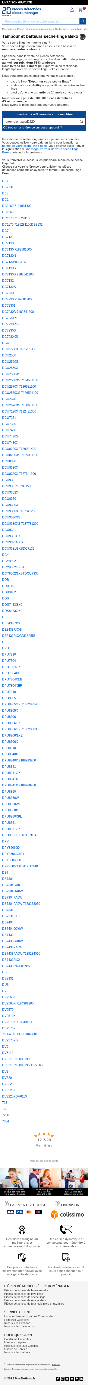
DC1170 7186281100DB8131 (22, 224)
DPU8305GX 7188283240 (20, 704)
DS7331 (7, 910)
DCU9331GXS (12, 542)
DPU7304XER (12, 685)
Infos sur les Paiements (19, 1326)
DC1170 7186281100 (16, 218)
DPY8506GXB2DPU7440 (20, 866)
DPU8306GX (11, 723)
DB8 (5, 193)
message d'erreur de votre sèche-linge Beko (40, 150)
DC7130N (9, 255)
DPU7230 (9, 654)
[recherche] (82, 21)
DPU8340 (9, 748)
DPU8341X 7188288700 (19, 785)
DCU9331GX (11, 536)
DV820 (7, 1077)
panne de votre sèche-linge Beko (24, 145)
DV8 (5, 1071)
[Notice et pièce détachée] (6, 11)
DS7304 (7, 879)
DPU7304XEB (12, 679)
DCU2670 (9, 399)
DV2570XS (10, 1040)
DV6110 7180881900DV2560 (22, 1065)
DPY (5, 841)
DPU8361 (9, 822)
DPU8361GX (11, 829)
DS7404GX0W (12, 928)
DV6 (5, 1046)
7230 (5, 1115)
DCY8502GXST (13, 567)
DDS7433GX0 (12, 604)
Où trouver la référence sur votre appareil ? (32, 127)
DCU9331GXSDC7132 (18, 548)
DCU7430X (10, 442)
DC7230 (8, 293)
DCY (5, 554)
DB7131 (7, 187)
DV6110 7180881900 (16, 1059)
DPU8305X (10, 710)
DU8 (5, 984)
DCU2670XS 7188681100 (20, 405)
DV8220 (7, 1084)
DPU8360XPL (12, 816)
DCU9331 (9, 530)
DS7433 (7, 935)
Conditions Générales (17, 1339)
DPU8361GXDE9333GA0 (20, 835)
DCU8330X (10, 467)
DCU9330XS (11, 517)
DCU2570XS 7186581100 (20, 392)
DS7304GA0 (11, 885)
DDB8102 (9, 592)
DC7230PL (10, 318)
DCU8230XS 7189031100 (20, 455)
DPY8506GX (11, 847)
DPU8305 (9, 698)
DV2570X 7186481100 (17, 1022)
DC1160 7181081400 (16, 206)
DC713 (7, 237)
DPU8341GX (11, 773)
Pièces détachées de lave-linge (23, 1293)
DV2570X (9, 1016)
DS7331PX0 (10, 916)
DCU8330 (9, 461)
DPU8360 (9, 791)
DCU (5, 343)
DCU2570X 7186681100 (19, 386)
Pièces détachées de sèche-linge (24, 1297)
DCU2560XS (11, 374)
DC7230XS (10, 336)
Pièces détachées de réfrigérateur (25, 1300)
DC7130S (9, 268)
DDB (5, 579)
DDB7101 (9, 586)
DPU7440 (9, 692)
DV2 (5, 991)
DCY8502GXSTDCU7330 (20, 573)
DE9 (5, 642)
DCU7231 (9, 417)
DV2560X (9, 997)
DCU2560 (9, 355)
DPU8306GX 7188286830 (20, 729)
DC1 (5, 199)
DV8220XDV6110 (14, 1096)
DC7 (5, 230)
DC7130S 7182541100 (18, 274)
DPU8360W (10, 798)
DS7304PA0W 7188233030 (21, 903)
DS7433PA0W (12, 947)
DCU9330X (10, 505)
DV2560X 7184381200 (18, 1003)
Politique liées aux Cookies (21, 1345)
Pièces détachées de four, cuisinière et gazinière (34, 1303)
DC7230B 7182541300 (18, 311)
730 (4, 1109)
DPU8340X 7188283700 (19, 760)
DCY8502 (9, 561)
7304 (5, 1121)
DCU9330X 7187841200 (19, 511)
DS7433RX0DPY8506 (17, 966)
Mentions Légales (15, 1342)
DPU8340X (10, 754)
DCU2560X (10, 368)
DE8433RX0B (12, 629)
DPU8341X (10, 779)
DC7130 (8, 243)
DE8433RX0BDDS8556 (18, 635)
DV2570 (7, 1009)
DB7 (5, 181)
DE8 (5, 617)
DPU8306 (9, 716)
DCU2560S (10, 361)
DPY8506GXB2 (13, 860)
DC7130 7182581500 (17, 249)
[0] (80, 10)
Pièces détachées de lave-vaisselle (26, 1290)
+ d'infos (56, 1364)
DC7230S (9, 330)
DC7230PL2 (10, 324)
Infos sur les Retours (17, 1352)
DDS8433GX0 (12, 611)
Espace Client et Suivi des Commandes (29, 1316)
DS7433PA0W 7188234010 (21, 953)
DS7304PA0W (12, 897)
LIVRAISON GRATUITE (17, 2)
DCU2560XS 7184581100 (20, 380)
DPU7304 (9, 660)
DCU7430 (9, 430)
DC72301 (8, 305)
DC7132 (8, 280)
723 (4, 1102)
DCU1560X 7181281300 (19, 349)
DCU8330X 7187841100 (19, 473)
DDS (5, 598)
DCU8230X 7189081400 (19, 449)
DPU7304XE (11, 673)
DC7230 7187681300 (17, 299)
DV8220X (9, 1090)
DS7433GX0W (12, 941)
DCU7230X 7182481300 (19, 411)
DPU (5, 648)
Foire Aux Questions (16, 1319)
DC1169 (7, 212)
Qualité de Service (15, 1349)
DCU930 (8, 480)
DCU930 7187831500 (17, 486)
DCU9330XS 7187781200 (20, 523)
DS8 (5, 972)
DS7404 (7, 922)
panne (55, 139)
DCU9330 (9, 498)
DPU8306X (10, 741)
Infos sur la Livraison (17, 1323)
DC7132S (9, 287)
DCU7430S (10, 436)
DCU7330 (9, 424)
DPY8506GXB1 (13, 854)
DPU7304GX (11, 667)
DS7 (5, 872)
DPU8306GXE (12, 735)
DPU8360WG (11, 804)
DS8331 (7, 978)
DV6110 (7, 1053)
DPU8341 (9, 766)
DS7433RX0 (11, 960)
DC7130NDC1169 (14, 262)
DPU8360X (10, 810)
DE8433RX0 (11, 623)
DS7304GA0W (12, 891)
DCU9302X (10, 492)
